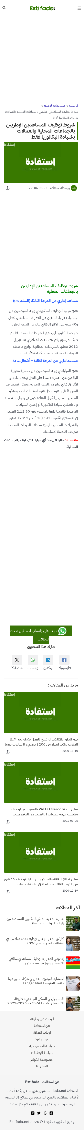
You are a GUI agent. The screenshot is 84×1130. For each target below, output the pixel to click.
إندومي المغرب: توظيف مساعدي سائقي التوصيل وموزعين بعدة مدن (36, 960)
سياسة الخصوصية (42, 1046)
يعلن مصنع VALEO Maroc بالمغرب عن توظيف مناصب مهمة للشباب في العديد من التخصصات (44, 812)
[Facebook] (51, 1113)
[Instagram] (33, 1113)
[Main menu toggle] (79, 8)
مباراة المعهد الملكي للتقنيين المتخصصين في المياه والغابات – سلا (35, 920)
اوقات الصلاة (42, 1032)
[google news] (45, 1113)
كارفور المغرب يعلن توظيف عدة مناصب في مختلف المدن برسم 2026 (35, 940)
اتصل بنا (42, 1066)
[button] (4, 8)
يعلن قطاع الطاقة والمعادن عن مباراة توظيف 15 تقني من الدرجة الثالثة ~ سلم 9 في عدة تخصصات (41, 881)
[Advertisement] (42, 59)
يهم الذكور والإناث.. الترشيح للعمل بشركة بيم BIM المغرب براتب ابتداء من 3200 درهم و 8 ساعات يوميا (41, 742)
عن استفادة (42, 1025)
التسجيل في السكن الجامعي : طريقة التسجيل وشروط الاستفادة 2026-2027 (35, 1000)
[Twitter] (39, 1113)
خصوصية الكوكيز (42, 1059)
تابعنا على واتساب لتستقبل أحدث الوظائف (33, 635)
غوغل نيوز (42, 1039)
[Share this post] (7, 187)
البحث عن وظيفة (42, 1019)
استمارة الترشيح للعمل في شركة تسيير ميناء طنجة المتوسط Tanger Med (35, 980)
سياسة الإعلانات (42, 1052)
